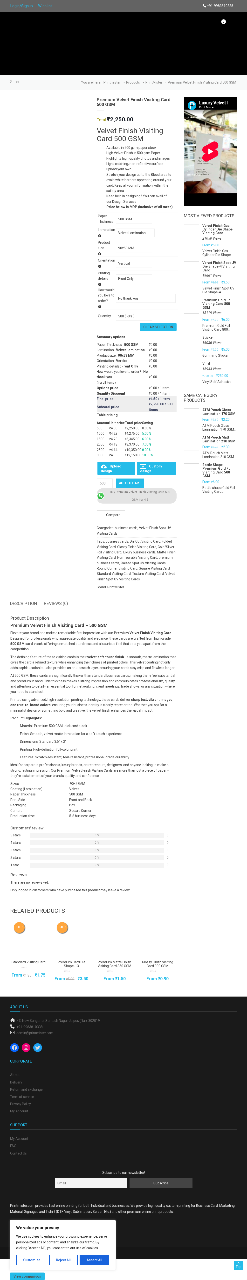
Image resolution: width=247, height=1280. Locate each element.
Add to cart (130, 483)
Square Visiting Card (154, 568)
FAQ (13, 1146)
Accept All (94, 1260)
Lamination (106, 230)
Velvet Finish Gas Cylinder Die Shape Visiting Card (217, 229)
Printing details (104, 275)
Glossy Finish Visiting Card (136, 547)
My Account (19, 1111)
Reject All (63, 1260)
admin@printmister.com (34, 1033)
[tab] (23, 603)
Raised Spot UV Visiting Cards (143, 563)
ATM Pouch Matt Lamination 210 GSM (218, 439)
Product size (104, 245)
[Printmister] (36, 44)
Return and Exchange (26, 1089)
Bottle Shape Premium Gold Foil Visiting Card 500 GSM (217, 470)
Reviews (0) (56, 603)
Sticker (208, 337)
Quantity (104, 316)
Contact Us (18, 1153)
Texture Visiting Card (148, 574)
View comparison (27, 1276)
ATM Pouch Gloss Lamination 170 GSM (218, 411)
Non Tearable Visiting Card (137, 557)
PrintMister (115, 587)
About (15, 1075)
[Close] (111, 1224)
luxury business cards (139, 552)
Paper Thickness (105, 218)
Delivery (16, 1082)
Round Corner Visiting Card (117, 568)
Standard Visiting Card (114, 574)
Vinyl (206, 363)
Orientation (106, 260)
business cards (126, 528)
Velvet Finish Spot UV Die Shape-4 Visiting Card (219, 266)
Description (23, 603)
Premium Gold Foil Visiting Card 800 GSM (217, 303)
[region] (63, 1245)
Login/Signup (21, 6)
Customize (31, 1260)
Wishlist (45, 6)
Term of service (22, 1097)
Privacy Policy (20, 1104)
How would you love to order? (106, 295)
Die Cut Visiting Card (145, 541)
